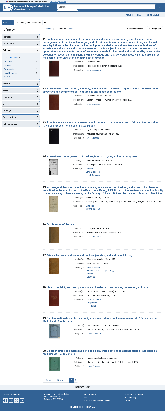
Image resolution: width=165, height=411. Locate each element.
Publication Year (10, 124)
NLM (72, 407)
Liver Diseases (94, 70)
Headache (91, 306)
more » (7, 76)
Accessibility (130, 397)
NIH (78, 407)
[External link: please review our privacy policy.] (5, 400)
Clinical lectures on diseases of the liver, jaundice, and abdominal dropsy (90, 255)
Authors (6, 83)
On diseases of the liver (61, 224)
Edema (90, 273)
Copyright (7, 110)
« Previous (48, 28)
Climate (89, 169)
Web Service (152, 15)
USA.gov (91, 407)
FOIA (86, 397)
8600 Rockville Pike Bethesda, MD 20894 (53, 398)
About (129, 15)
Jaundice (90, 206)
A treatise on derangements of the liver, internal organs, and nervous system (92, 156)
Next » (70, 28)
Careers (128, 401)
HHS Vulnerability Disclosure (97, 401)
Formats (7, 37)
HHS (83, 407)
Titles (5, 90)
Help (139, 15)
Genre (6, 104)
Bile (88, 107)
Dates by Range (10, 117)
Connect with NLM (11, 394)
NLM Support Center (134, 394)
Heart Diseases (93, 175)
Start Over (7, 22)
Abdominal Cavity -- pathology (100, 270)
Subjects (7, 50)
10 (154, 28)
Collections (8, 43)
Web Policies (90, 394)
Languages (8, 97)
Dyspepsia (92, 303)
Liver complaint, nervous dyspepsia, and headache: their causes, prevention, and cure (97, 287)
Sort (135, 28)
